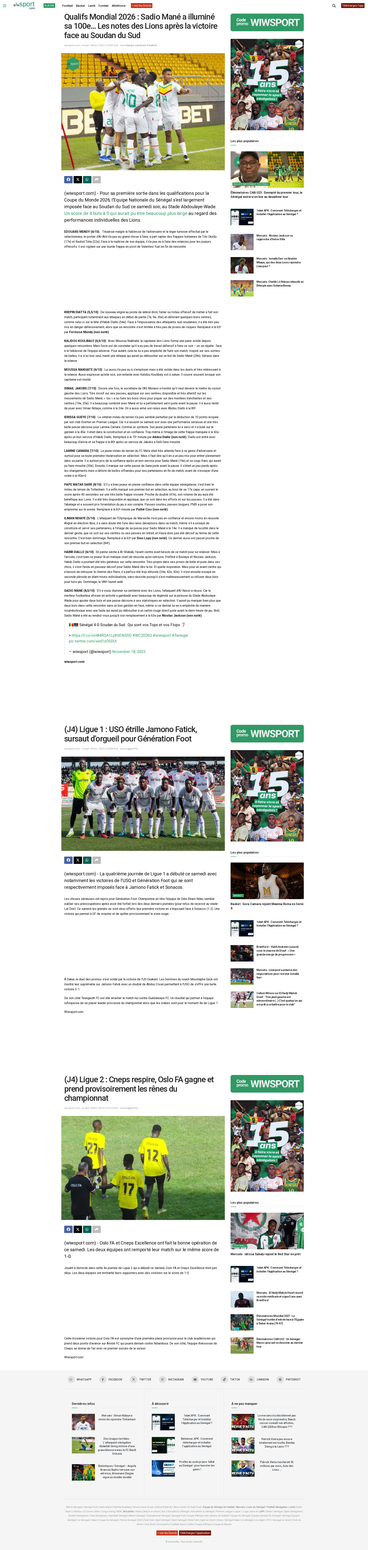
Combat (103, 5)
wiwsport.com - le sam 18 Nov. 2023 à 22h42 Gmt (91, 45)
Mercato (240, 1507)
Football (67, 5)
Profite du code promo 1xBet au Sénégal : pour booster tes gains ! (197, 1465)
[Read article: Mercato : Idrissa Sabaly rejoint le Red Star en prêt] (267, 1231)
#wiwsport (162, 635)
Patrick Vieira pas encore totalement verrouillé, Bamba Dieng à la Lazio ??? (277, 1443)
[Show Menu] (4, 5)
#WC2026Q (142, 635)
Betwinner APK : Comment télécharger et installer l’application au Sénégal (197, 1442)
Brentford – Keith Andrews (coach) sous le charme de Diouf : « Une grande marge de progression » (277, 950)
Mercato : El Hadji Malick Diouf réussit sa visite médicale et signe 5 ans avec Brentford (279, 1296)
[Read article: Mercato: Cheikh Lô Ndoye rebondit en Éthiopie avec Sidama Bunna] (242, 288)
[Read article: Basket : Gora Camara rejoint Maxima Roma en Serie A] (267, 881)
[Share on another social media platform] (96, 179)
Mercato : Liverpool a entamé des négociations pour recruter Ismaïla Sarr (277, 973)
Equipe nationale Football (141, 45)
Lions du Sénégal (256, 1507)
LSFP (261, 1511)
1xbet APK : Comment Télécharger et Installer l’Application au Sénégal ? (196, 1419)
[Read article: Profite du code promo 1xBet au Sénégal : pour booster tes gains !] (163, 1468)
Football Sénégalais (277, 1507)
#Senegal (180, 635)
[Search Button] (334, 5)
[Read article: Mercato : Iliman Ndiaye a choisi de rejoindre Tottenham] (83, 1422)
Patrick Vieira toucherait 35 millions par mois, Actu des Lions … (276, 1466)
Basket (80, 5)
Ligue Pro (132, 748)
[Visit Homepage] (24, 5)
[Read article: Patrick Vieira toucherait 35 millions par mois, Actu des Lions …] (243, 1468)
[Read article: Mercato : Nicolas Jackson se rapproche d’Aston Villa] (242, 242)
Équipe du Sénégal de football (218, 1507)
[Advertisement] (143, 280)
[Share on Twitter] (78, 179)
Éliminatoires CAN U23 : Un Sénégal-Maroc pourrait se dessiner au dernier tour (279, 1343)
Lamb (91, 5)
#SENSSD (122, 635)
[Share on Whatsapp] (87, 179)
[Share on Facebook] (68, 179)
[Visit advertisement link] (267, 22)
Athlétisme (119, 5)
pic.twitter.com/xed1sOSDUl (93, 641)
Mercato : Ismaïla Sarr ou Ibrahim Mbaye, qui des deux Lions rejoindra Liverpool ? (278, 262)
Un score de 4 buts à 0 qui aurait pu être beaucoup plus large (125, 213)
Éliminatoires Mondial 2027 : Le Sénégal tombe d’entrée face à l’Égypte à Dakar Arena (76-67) (280, 1319)
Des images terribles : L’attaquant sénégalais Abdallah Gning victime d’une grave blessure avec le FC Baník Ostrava (117, 1446)
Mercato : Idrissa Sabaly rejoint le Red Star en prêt (265, 1254)
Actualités (128, 1511)
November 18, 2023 (128, 651)
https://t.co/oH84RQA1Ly (93, 635)
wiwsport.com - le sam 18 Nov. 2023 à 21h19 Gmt (91, 1108)
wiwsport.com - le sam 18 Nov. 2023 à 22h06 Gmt (91, 748)
